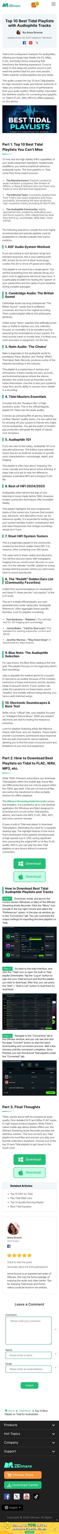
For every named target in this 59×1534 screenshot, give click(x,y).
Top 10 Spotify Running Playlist (26, 1202)
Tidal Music (47, 38)
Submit (29, 1385)
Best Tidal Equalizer (21, 1206)
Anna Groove (34, 32)
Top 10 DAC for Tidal (21, 1194)
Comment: (11, 1314)
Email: (9, 1363)
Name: (9, 1350)
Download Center (25, 1485)
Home (11, 1410)
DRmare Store (23, 1475)
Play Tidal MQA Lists (21, 1198)
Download (33, 876)
